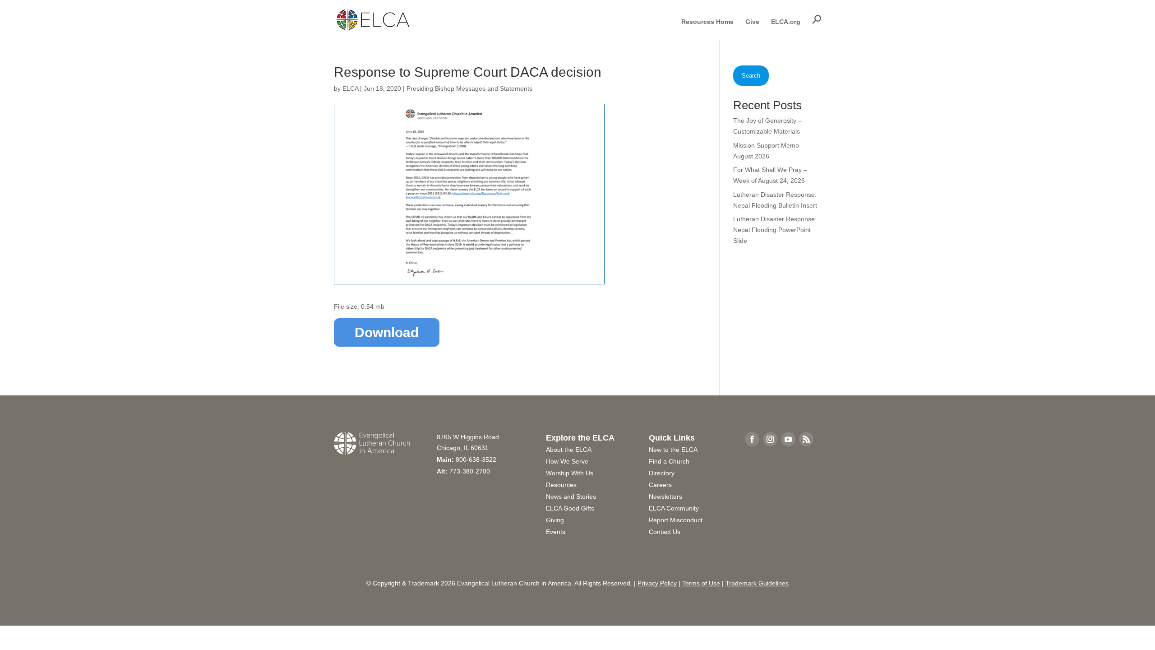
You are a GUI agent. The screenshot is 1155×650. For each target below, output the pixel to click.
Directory (662, 473)
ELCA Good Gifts (570, 508)
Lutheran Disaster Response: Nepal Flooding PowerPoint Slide (775, 229)
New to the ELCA (673, 449)
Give (752, 22)
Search (751, 75)
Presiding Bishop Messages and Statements (469, 88)
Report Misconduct (675, 520)
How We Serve (567, 461)
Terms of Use (701, 583)
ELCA (350, 88)
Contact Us (664, 531)
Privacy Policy (657, 583)
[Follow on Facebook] (752, 439)
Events (555, 531)
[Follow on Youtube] (788, 439)
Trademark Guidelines (757, 583)
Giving (555, 520)
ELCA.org (785, 22)
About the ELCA (568, 449)
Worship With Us (569, 473)
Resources (561, 484)
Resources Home (707, 22)
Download (387, 332)
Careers (660, 484)
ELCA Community (674, 508)
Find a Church (669, 461)
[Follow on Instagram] (770, 439)
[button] (816, 19)
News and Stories (571, 496)
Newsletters (665, 496)
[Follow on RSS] (806, 439)
